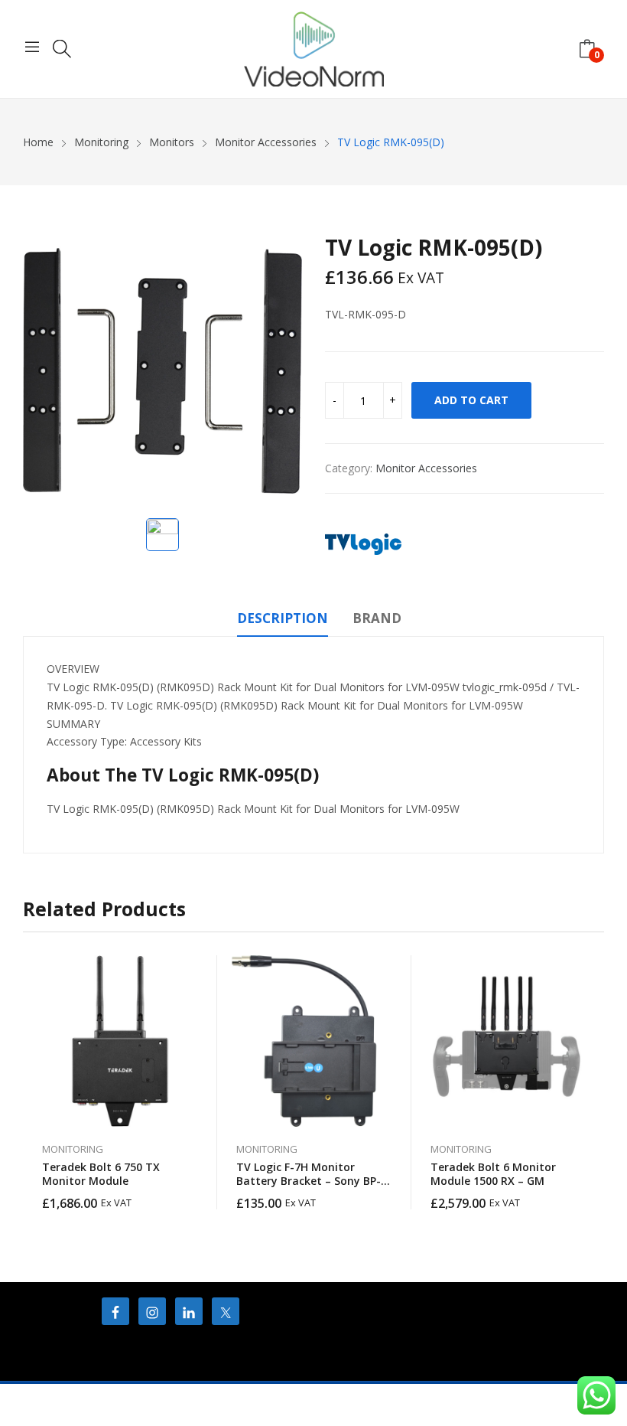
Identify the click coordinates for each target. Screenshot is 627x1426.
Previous (34, 1082)
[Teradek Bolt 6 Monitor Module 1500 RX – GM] (508, 1041)
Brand (376, 618)
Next (592, 1082)
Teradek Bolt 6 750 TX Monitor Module (101, 1174)
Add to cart (471, 400)
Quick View (198, 970)
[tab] (282, 620)
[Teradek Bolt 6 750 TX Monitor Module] (120, 1041)
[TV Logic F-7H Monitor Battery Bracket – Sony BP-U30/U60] (314, 1041)
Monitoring (72, 1149)
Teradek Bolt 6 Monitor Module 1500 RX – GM (493, 1174)
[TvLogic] (363, 544)
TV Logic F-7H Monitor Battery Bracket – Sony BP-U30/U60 (308, 1181)
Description (282, 618)
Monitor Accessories (426, 468)
